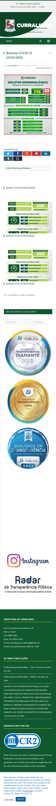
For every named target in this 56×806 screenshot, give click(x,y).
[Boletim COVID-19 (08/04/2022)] (28, 182)
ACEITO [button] (20, 799)
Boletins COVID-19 (44, 68)
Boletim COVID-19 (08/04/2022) (20, 187)
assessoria (24, 758)
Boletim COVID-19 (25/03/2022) (20, 283)
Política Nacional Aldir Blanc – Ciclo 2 (20, 667)
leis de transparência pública (17, 766)
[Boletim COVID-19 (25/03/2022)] (28, 265)
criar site (22, 755)
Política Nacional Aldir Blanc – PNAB (27, 7)
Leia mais (28, 790)
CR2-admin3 (12, 65)
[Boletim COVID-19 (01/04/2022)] (28, 217)
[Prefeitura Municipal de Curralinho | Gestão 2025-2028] (28, 25)
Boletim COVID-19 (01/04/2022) (20, 235)
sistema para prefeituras (40, 755)
